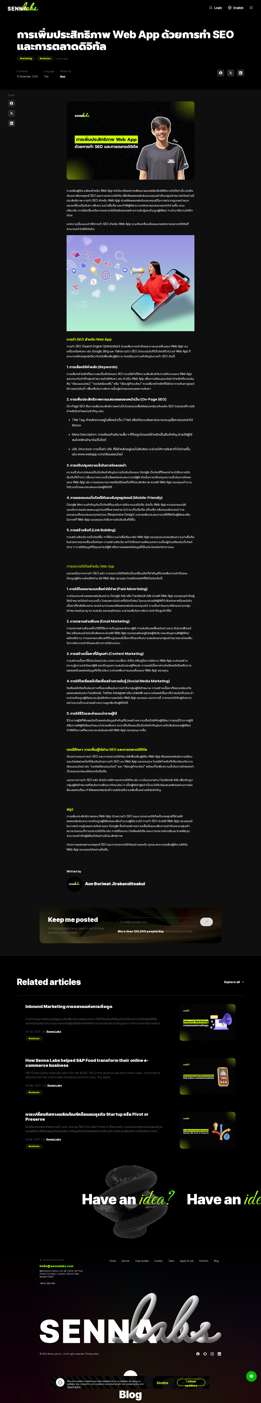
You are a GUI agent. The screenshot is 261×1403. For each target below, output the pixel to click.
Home (113, 1260)
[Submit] (206, 922)
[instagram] (212, 1354)
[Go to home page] (23, 8)
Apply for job (187, 1260)
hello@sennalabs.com (57, 1266)
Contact (158, 1260)
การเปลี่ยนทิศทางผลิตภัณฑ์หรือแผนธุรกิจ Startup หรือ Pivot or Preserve (87, 1117)
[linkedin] (240, 72)
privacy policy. (74, 1387)
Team (171, 1260)
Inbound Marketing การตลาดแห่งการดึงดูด (68, 1006)
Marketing (26, 58)
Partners (203, 1260)
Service (125, 1260)
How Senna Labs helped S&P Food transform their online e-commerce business (86, 1063)
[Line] (205, 1354)
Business (45, 58)
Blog (216, 1260)
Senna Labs (53, 1031)
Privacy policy (92, 1353)
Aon (62, 76)
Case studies (142, 1260)
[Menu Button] (251, 8)
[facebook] (220, 72)
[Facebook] (198, 1354)
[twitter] (230, 72)
